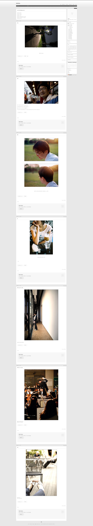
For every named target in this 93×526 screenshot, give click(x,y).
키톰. (68, 71)
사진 (72, 45)
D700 (74, 45)
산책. (20, 12)
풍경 (74, 49)
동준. (20, 14)
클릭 (72, 49)
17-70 (70, 45)
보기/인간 (65, 76)
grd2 (71, 48)
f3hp (71, 45)
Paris (68, 45)
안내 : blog (69, 42)
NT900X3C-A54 (74, 46)
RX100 (73, 48)
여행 (73, 47)
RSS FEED (76, 8)
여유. (20, 18)
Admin (73, 4)
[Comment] (18, 61)
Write (76, 4)
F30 (68, 48)
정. (20, 15)
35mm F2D (71, 47)
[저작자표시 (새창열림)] (27, 56)
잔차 (75, 48)
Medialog (63, 4)
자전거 (68, 49)
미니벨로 (71, 46)
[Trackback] (17, 61)
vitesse (68, 46)
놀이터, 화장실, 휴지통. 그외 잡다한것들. (25, 66)
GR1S (75, 47)
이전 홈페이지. (69, 70)
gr (69, 47)
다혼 (74, 48)
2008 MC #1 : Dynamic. (23, 17)
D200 (74, 47)
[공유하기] (20, 56)
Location (67, 4)
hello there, (18, 3)
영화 (69, 48)
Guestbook (70, 4)
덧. (18, 261)
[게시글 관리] (22, 56)
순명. (20, 13)
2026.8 (72, 62)
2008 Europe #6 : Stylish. (23, 16)
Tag (60, 4)
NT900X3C (71, 49)
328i (70, 48)
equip (75, 45)
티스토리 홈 (70, 74)
